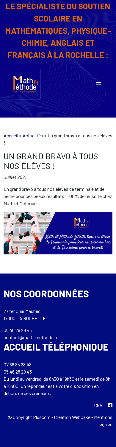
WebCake (81, 417)
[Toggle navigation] (98, 84)
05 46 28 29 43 (18, 330)
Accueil (11, 135)
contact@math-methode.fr (31, 337)
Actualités (33, 135)
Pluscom (42, 417)
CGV (98, 405)
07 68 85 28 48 (18, 364)
